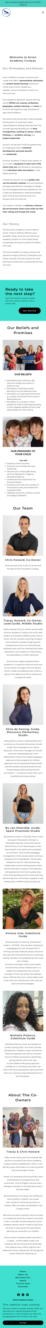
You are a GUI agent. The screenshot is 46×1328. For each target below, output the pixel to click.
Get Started (29, 311)
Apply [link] (23, 1280)
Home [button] (23, 1271)
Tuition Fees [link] (23, 1284)
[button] (43, 12)
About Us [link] (23, 1274)
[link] (6, 12)
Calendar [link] (23, 1287)
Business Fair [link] (23, 1277)
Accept (23, 1323)
